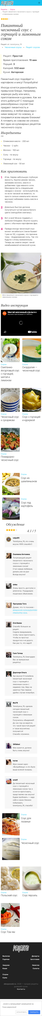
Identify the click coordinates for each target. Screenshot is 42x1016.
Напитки (35, 965)
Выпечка (6, 956)
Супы (5, 978)
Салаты (36, 968)
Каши (5, 968)
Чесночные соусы (13, 47)
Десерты (35, 956)
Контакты (21, 989)
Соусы (5, 974)
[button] (39, 3)
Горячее (6, 959)
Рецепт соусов (33, 47)
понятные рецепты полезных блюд (21, 948)
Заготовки (34, 959)
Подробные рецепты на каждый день (9, 4)
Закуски (6, 965)
